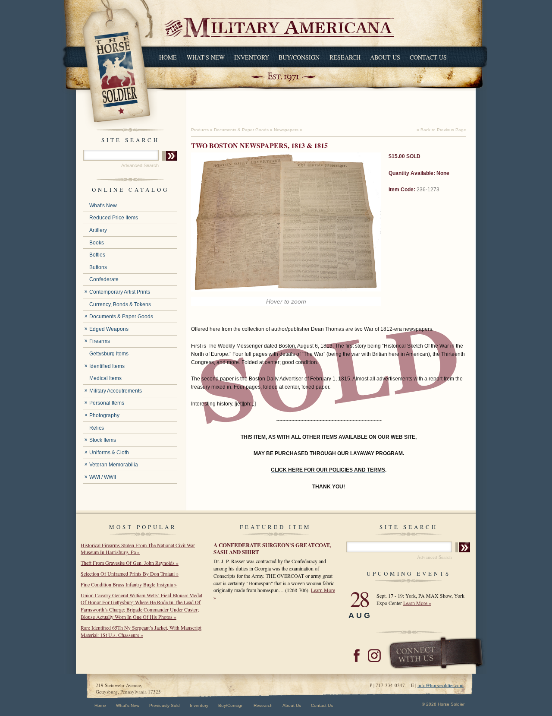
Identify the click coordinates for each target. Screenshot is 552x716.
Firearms (99, 341)
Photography (104, 415)
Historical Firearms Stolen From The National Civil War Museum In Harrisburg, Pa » (138, 549)
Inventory (251, 57)
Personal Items (106, 403)
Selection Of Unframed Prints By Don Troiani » (130, 573)
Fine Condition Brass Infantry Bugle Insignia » (129, 584)
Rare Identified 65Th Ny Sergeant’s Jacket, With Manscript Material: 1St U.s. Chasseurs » (141, 631)
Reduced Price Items (113, 218)
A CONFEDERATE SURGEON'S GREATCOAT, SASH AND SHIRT (272, 548)
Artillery (98, 230)
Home (168, 57)
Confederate (104, 279)
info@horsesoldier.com (440, 685)
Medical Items (105, 378)
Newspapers (286, 129)
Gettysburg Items (109, 354)
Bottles (97, 255)
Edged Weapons (109, 329)
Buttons (98, 267)
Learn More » (417, 602)
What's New (206, 57)
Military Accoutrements (115, 391)
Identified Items (107, 366)
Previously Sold (164, 705)
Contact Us (428, 57)
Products (200, 129)
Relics (96, 428)
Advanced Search (140, 165)
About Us (385, 57)
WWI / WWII (102, 477)
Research (345, 57)
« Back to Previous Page (441, 129)
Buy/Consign (299, 57)
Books (96, 243)
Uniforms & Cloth (109, 453)
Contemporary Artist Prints (119, 292)
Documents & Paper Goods (121, 317)
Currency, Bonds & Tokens (120, 304)
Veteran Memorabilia (113, 465)
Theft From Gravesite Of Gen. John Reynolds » (130, 562)
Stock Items (102, 440)
